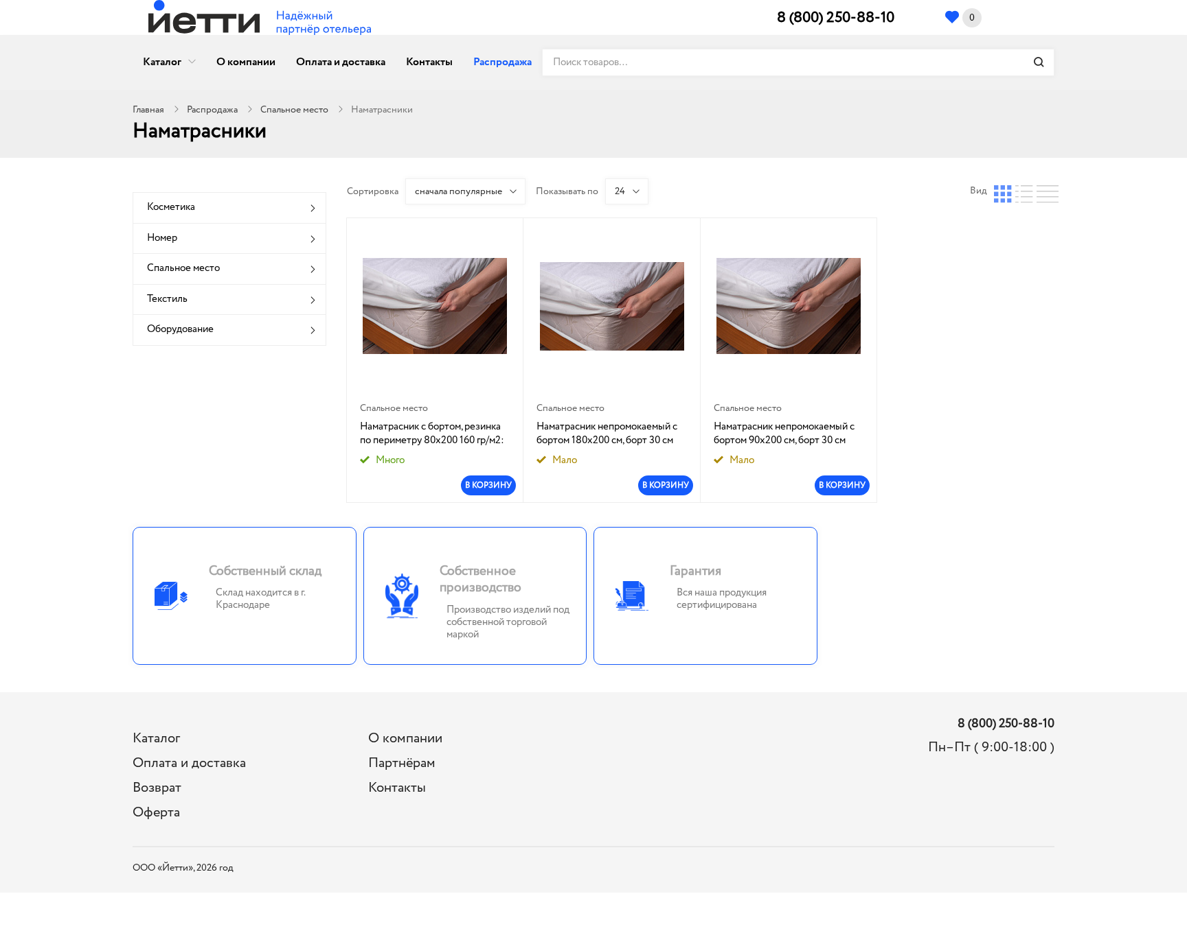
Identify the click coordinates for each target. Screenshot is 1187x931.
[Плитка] (1003, 191)
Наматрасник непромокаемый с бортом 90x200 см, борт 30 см (784, 433)
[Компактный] (1045, 191)
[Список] (1024, 191)
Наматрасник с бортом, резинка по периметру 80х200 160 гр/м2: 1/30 (432, 433)
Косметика (171, 207)
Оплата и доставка (340, 62)
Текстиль (167, 299)
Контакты (429, 62)
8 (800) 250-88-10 (835, 18)
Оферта (156, 813)
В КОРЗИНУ (488, 485)
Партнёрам (402, 763)
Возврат (157, 788)
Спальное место (294, 110)
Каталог (162, 62)
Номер (162, 238)
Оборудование (180, 329)
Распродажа (502, 62)
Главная (148, 110)
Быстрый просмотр (435, 305)
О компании (245, 62)
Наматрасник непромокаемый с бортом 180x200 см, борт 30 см (606, 433)
